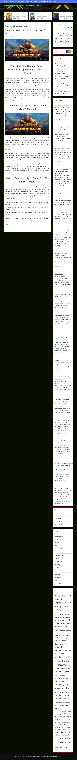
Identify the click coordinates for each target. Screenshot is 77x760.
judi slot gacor (61, 620)
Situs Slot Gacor (59, 193)
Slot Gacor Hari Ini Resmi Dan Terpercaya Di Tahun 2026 (62, 66)
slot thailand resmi (60, 745)
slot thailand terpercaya (64, 749)
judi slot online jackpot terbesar (63, 626)
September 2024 (59, 564)
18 (61, 38)
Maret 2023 (58, 574)
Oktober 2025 (59, 539)
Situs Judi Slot (59, 148)
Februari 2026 (59, 536)
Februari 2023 (59, 577)
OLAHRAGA (55, 1)
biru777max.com (62, 420)
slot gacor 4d (59, 711)
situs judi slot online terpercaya (63, 661)
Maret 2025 (58, 545)
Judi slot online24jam (12, 96)
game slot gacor (62, 617)
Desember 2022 (59, 583)
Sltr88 (56, 488)
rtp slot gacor (27, 140)
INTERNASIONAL (20, 1)
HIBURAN (57, 515)
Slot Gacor (58, 379)
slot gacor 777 (65, 711)
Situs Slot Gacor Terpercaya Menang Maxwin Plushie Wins (23, 15)
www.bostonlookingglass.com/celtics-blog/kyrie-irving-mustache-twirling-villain (65, 466)
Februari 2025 (59, 548)
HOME (5, 1)
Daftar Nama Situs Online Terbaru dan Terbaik (22, 6)
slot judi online (61, 732)
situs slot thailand (43, 78)
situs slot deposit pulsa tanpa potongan (62, 674)
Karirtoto (57, 212)
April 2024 (58, 571)
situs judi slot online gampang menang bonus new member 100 (63, 650)
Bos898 (57, 399)
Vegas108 (57, 294)
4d (64, 441)
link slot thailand (65, 630)
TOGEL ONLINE (47, 1)
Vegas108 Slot (59, 338)
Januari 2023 (58, 580)
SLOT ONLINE (29, 1)
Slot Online (58, 107)
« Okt (56, 44)
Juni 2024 (57, 567)
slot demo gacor (63, 708)
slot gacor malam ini (61, 722)
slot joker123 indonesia (65, 729)
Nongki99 (57, 360)
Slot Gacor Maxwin (62, 317)
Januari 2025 (58, 552)
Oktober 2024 (59, 561)
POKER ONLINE (38, 1)
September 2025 (59, 542)
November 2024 (59, 558)
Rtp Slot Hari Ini (65, 230)
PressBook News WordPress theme (41, 758)
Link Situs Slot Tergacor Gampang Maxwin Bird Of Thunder (47, 15)
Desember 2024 (59, 555)
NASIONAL (11, 1)
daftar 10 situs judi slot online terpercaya (63, 599)
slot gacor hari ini (62, 719)
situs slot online (62, 695)
